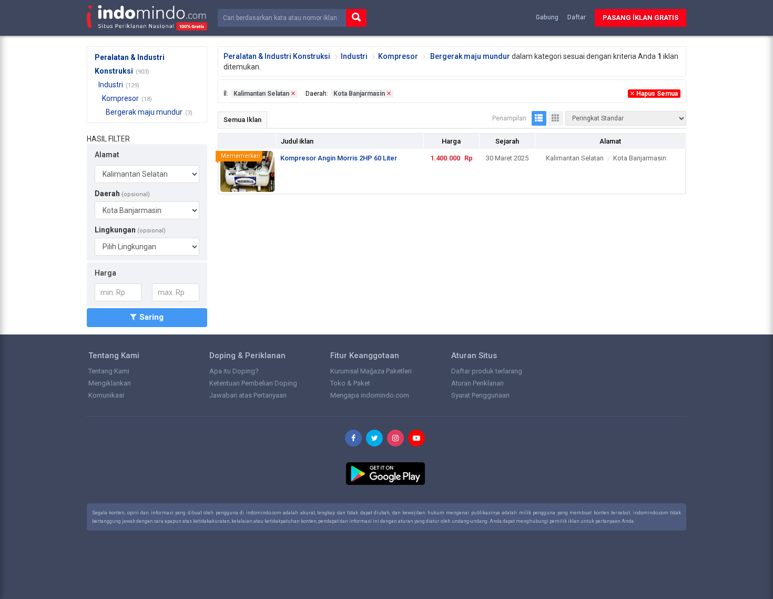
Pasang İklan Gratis (640, 18)
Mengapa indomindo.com (369, 395)
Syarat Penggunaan (480, 395)
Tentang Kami (108, 371)
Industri (110, 84)
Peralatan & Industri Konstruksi (276, 56)
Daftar (576, 17)
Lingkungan (130, 230)
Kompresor (120, 98)
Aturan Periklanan (477, 383)
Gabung (547, 17)
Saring (151, 317)
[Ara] (356, 18)
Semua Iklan (242, 120)
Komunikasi (106, 395)
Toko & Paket (350, 383)
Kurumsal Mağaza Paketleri (371, 371)
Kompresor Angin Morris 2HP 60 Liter (338, 158)
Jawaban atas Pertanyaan (248, 395)
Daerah (122, 193)
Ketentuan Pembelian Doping (253, 383)
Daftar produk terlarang (486, 371)
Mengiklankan (109, 383)
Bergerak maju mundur (144, 112)
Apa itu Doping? (234, 371)
